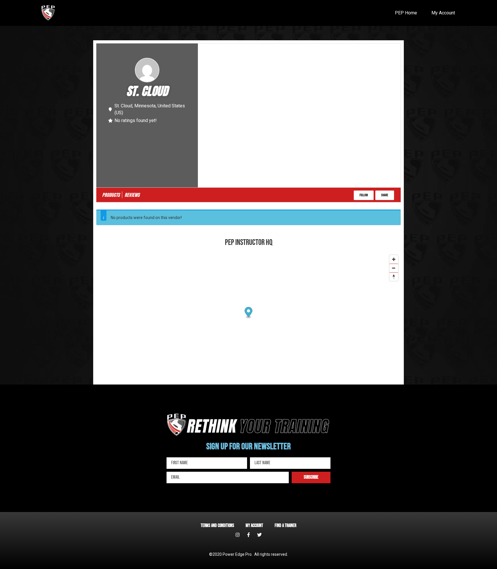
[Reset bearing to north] (393, 276)
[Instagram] (237, 534)
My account (254, 525)
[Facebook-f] (248, 534)
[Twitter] (259, 534)
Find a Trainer (285, 525)
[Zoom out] (393, 268)
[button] (364, 195)
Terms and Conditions (217, 525)
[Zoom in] (393, 259)
